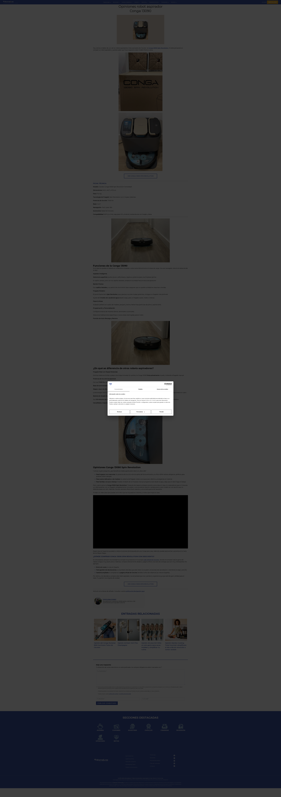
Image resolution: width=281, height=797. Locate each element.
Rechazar (119, 411)
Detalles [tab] (140, 389)
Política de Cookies (151, 400)
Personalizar (139, 411)
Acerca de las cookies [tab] (162, 389)
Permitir (162, 411)
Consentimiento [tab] (118, 389)
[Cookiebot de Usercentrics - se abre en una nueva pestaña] (165, 384)
